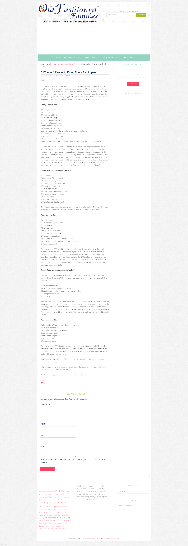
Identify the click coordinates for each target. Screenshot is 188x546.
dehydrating (62, 494)
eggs (43, 499)
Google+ (3, 545)
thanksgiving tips (44, 526)
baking (53, 126)
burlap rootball (49, 491)
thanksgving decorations (55, 526)
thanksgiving (47, 523)
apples (40, 491)
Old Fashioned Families (62, 12)
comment (68, 75)
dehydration (41, 497)
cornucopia (55, 494)
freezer (46, 499)
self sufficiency (52, 520)
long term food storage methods (62, 509)
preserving (41, 518)
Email (43, 435)
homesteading (47, 506)
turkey (63, 526)
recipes (52, 370)
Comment (45, 405)
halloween (52, 503)
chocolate (50, 494)
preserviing (65, 515)
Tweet (43, 380)
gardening (43, 503)
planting (49, 515)
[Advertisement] (94, 39)
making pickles (50, 512)
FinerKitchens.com (72, 359)
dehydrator (49, 497)
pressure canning (63, 518)
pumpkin (41, 520)
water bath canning (60, 528)
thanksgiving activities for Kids (60, 523)
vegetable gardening (46, 528)
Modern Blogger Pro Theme (91, 538)
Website (44, 446)
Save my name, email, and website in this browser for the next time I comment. (73, 461)
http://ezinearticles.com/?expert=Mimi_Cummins (70, 375)
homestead (61, 503)
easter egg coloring (60, 497)
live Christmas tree (49, 509)
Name (43, 424)
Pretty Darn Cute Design (110, 538)
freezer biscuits (52, 499)
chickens (44, 494)
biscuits (44, 491)
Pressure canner (50, 518)
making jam (42, 512)
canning (58, 490)
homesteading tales (61, 506)
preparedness (57, 515)
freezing (59, 499)
